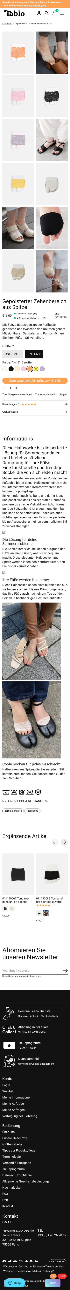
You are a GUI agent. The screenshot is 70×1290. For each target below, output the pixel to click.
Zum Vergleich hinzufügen (17, 395)
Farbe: (17, 362)
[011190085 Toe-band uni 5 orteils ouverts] (52, 874)
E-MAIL (7, 1222)
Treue (53, 1282)
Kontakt (7, 1206)
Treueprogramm (29, 1043)
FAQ (5, 1194)
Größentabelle (12, 1144)
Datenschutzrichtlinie (17, 1175)
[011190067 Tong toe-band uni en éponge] (18, 874)
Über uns (8, 1132)
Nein (62, 1276)
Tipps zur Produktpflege (18, 1150)
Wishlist (7, 1091)
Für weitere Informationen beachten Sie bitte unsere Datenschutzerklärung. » (29, 1283)
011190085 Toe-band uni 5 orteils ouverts (49, 900)
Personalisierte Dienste (34, 1011)
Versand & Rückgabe (16, 1163)
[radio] (4, 368)
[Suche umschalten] (47, 13)
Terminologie (11, 1156)
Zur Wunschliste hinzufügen (50, 395)
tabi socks (32, 811)
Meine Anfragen (13, 1110)
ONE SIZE (34, 354)
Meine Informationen (17, 1097)
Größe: (8, 346)
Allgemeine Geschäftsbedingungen (26, 1181)
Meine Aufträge (13, 1103)
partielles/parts (13, 811)
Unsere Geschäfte (14, 1138)
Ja (53, 1276)
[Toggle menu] (62, 13)
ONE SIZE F (12, 354)
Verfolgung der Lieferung (19, 1116)
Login (6, 1085)
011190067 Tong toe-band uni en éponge (15, 900)
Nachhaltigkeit (12, 1187)
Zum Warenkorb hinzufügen (35, 380)
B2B (5, 1200)
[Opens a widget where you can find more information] (14, 1283)
